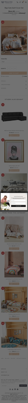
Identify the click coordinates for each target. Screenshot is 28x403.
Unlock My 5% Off (18, 205)
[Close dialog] (26, 193)
